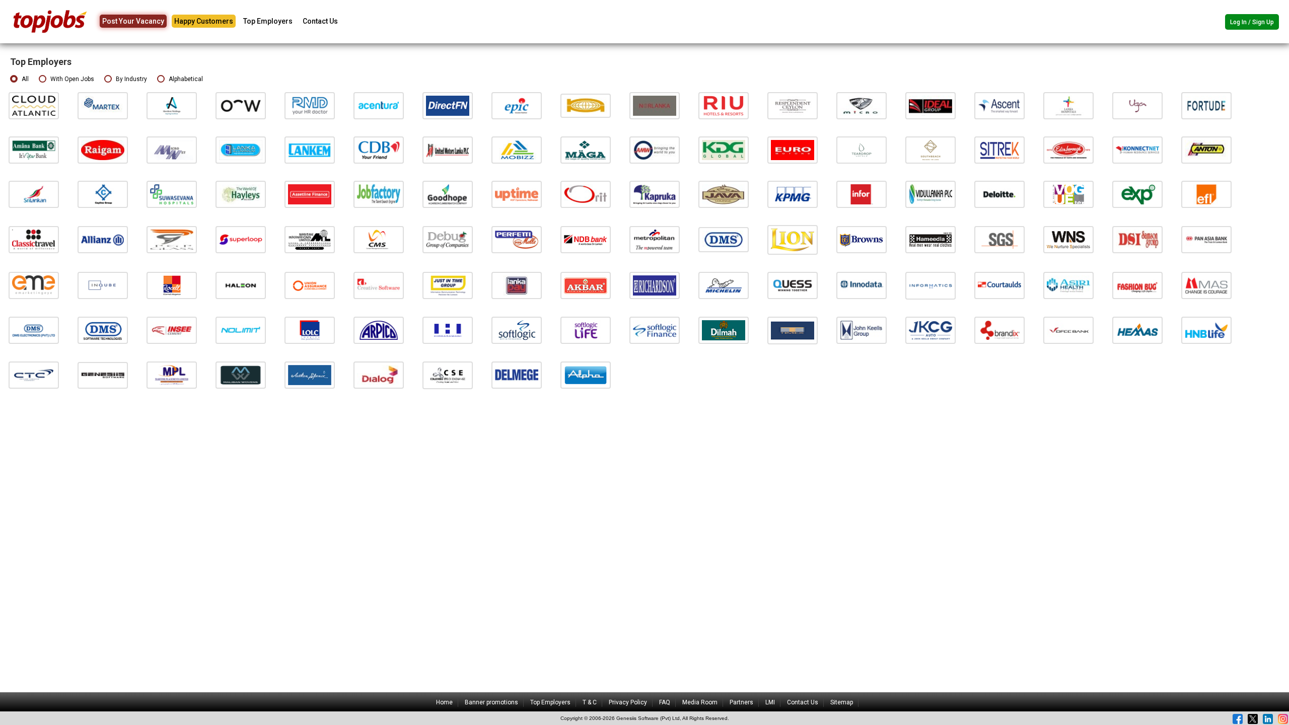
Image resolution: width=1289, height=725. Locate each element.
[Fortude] (1206, 105)
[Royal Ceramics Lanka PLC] (171, 285)
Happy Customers (203, 21)
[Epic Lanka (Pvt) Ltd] (516, 105)
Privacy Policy (628, 702)
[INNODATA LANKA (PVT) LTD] (861, 285)
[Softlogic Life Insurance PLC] (585, 330)
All (25, 79)
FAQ (664, 702)
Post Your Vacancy (133, 21)
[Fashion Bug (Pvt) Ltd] (1137, 285)
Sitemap (841, 702)
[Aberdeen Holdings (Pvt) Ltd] (171, 105)
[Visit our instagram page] (1283, 719)
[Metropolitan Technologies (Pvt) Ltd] (654, 239)
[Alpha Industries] (585, 375)
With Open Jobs (72, 79)
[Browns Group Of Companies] (861, 239)
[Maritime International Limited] (309, 239)
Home (444, 702)
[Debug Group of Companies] (447, 239)
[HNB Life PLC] (1206, 330)
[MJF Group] (723, 330)
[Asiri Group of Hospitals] (1068, 285)
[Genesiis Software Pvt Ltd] (102, 375)
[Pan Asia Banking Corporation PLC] (1206, 239)
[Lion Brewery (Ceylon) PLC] (792, 239)
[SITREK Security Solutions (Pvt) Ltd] (999, 150)
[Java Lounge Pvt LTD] (723, 194)
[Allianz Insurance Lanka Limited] (102, 239)
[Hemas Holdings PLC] (1137, 330)
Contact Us (320, 21)
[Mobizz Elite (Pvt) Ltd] (516, 150)
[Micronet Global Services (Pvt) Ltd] (171, 150)
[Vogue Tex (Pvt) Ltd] (1068, 194)
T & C (590, 702)
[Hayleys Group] (240, 194)
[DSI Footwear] (1137, 239)
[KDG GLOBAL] (723, 150)
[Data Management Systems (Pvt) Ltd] (723, 239)
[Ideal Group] (930, 105)
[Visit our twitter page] (1253, 719)
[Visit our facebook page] (1238, 719)
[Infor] (861, 194)
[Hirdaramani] (447, 330)
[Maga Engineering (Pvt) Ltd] (585, 150)
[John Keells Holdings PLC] (861, 330)
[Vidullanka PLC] (930, 194)
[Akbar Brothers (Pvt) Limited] (585, 285)
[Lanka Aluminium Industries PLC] (240, 150)
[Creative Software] (378, 285)
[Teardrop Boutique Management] (861, 150)
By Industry (131, 79)
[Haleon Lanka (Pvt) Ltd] (240, 285)
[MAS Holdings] (1206, 285)
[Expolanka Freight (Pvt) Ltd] (1206, 194)
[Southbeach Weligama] (930, 150)
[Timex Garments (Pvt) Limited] (792, 330)
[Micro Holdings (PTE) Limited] (861, 105)
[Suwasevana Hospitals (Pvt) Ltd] (171, 194)
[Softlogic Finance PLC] (654, 330)
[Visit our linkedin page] (1268, 719)
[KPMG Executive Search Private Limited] (792, 194)
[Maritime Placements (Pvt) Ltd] (171, 375)
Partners (741, 702)
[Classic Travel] (33, 239)
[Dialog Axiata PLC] (378, 375)
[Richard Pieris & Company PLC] (378, 330)
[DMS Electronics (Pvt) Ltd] (33, 330)
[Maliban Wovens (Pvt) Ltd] (240, 375)
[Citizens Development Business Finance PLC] (378, 150)
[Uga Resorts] (1137, 105)
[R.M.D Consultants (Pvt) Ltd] (309, 105)
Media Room (700, 702)
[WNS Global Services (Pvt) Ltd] (1068, 239)
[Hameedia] (930, 239)
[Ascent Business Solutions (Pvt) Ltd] (999, 105)
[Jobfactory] (378, 194)
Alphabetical (186, 79)
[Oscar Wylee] (240, 105)
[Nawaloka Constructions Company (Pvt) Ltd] (585, 105)
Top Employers (268, 21)
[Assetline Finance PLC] (309, 194)
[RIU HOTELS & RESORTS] (723, 105)
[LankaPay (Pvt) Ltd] (516, 285)
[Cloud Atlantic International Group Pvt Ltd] (33, 105)
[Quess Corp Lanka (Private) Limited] (792, 285)
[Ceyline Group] (102, 194)
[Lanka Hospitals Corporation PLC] (1068, 105)
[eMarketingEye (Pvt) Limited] (33, 285)
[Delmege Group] (516, 375)
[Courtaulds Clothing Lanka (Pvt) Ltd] (999, 285)
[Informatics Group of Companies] (930, 285)
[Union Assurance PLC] (309, 285)
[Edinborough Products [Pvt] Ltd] (1068, 150)
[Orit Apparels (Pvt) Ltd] (585, 194)
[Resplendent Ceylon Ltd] (792, 105)
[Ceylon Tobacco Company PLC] (33, 375)
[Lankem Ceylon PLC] (309, 150)
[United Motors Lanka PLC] (447, 150)
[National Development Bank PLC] (585, 239)
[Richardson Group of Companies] (654, 285)
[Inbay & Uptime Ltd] (516, 194)
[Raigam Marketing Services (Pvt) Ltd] (102, 150)
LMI (770, 702)
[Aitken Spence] (309, 375)
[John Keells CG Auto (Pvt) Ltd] (930, 330)
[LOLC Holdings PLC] (309, 330)
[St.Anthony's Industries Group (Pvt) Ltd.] (1206, 150)
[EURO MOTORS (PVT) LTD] (792, 150)
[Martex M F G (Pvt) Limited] (102, 105)
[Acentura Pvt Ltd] (378, 105)
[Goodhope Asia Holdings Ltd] (447, 194)
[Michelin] (723, 285)
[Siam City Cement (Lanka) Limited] (171, 330)
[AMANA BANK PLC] (33, 150)
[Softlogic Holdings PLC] (516, 330)
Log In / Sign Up (1252, 22)
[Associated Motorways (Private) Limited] (654, 150)
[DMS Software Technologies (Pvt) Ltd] (102, 330)
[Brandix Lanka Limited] (999, 330)
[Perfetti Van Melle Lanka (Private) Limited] (516, 239)
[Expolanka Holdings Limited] (1137, 194)
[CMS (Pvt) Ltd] (378, 239)
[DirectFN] (447, 105)
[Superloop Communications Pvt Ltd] (240, 239)
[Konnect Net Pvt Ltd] (1137, 150)
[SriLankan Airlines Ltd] (33, 194)
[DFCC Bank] (1068, 330)
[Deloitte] (999, 194)
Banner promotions (491, 702)
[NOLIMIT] (240, 330)
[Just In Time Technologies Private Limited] (447, 285)
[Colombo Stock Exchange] (447, 375)
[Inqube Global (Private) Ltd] (102, 285)
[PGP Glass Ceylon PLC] (171, 239)
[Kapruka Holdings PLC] (654, 194)
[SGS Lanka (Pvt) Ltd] (999, 239)
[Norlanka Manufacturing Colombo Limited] (654, 105)
